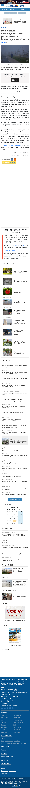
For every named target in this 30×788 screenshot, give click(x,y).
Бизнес (3, 720)
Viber (24, 245)
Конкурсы (4, 760)
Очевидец (4, 732)
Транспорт (16, 730)
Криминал (16, 717)
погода (14, 155)
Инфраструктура (18, 727)
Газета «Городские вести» (8, 771)
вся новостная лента (15, 499)
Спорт (3, 730)
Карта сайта (4, 773)
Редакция (4, 703)
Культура (3, 725)
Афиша (12, 9)
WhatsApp (18, 245)
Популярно (7, 529)
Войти (4, 776)
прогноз (26, 155)
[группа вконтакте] (5, 708)
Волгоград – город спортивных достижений (14, 743)
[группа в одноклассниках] (7, 708)
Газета (4, 625)
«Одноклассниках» (9, 251)
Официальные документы (9, 706)
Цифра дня (6, 604)
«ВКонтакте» (21, 249)
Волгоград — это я (7, 757)
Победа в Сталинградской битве (10, 741)
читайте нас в (9, 162)
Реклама (3, 768)
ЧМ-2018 (3, 738)
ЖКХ (14, 725)
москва (20, 155)
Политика (4, 715)
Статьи (3, 750)
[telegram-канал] (2, 708)
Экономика (4, 717)
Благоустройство (18, 722)
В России (6, 650)
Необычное (17, 732)
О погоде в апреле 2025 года (11, 145)
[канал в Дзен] (10, 708)
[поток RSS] (13, 708)
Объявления (20, 9)
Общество (4, 27)
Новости (5, 9)
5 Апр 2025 (3, 42)
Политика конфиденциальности (14, 780)
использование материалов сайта (9, 783)
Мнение (4, 753)
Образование (17, 720)
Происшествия (17, 715)
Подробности (8, 565)
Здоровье (4, 727)
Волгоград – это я (9, 591)
